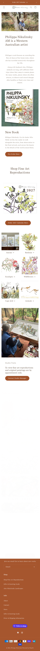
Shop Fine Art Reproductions (14, 580)
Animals (28, 301)
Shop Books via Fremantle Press (20, 556)
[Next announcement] (36, 2)
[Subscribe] (34, 567)
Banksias (28, 253)
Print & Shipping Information (14, 618)
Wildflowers (28, 277)
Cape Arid (9, 301)
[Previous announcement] (3, 2)
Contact (6, 605)
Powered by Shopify (28, 648)
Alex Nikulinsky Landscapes (13, 588)
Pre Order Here (13, 154)
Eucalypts (9, 277)
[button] (4, 7)
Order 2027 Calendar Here (18, 223)
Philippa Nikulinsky (16, 648)
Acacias (9, 253)
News (5, 609)
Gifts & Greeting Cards (12, 584)
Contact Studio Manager (17, 378)
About (6, 601)
